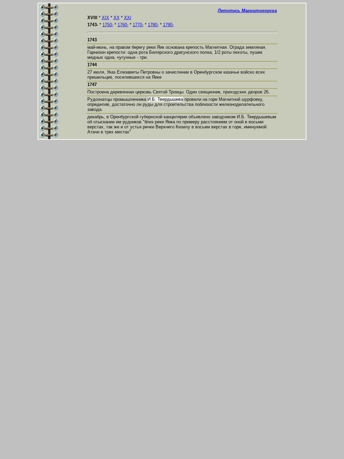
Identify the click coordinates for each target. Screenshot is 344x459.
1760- (123, 24)
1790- (168, 24)
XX (117, 17)
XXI (127, 17)
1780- (153, 24)
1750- (107, 24)
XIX (105, 17)
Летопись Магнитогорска (247, 10)
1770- (138, 24)
